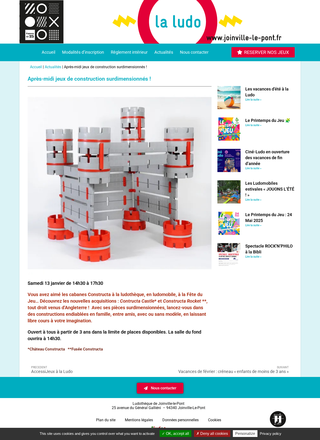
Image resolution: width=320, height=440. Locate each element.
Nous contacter (194, 52)
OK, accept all (177, 434)
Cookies (214, 420)
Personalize (245, 434)
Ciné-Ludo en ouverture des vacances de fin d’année (267, 157)
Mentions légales (139, 420)
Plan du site (105, 420)
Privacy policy (270, 434)
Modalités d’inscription (83, 52)
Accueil (48, 52)
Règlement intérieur (129, 52)
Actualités (163, 52)
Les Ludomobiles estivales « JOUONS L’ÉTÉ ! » (269, 189)
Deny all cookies (213, 434)
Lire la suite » (253, 99)
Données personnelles (180, 420)
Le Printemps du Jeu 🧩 (267, 120)
